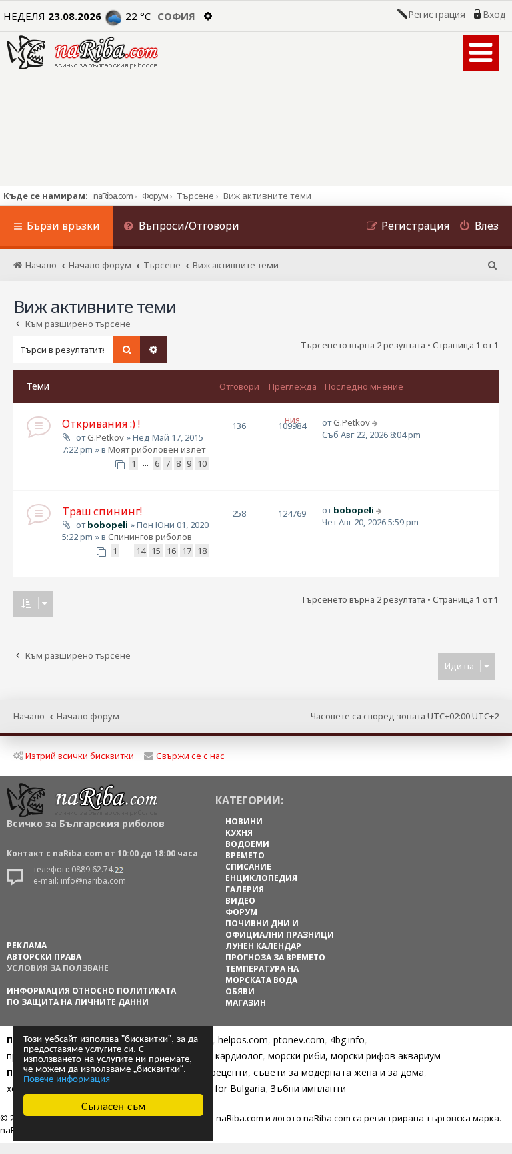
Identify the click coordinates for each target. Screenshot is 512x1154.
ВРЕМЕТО (245, 855)
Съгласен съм (113, 1105)
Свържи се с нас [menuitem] (190, 756)
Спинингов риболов (150, 537)
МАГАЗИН (245, 1002)
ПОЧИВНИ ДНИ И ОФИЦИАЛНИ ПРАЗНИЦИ (279, 929)
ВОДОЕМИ (247, 844)
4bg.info (347, 1039)
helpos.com (243, 1039)
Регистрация (436, 14)
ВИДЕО (240, 900)
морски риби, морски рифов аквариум (354, 1055)
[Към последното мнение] (376, 422)
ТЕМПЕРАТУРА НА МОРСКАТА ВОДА (262, 974)
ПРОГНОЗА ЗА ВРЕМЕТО (275, 957)
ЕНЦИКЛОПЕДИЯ (261, 878)
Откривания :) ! (101, 423)
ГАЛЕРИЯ (244, 889)
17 (186, 551)
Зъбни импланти (308, 1088)
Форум (155, 196)
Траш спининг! (102, 511)
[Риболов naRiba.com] (82, 52)
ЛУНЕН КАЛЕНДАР (263, 946)
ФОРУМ (241, 912)
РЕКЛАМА (27, 945)
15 (156, 551)
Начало (29, 716)
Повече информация (66, 1078)
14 (140, 551)
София (176, 16)
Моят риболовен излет (156, 449)
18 (202, 551)
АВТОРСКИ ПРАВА (44, 956)
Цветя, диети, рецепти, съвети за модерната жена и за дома (284, 1072)
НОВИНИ (244, 821)
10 (202, 463)
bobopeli (107, 525)
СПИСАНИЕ (248, 866)
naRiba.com (113, 196)
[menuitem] (181, 227)
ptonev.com (299, 1039)
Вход (494, 14)
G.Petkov (105, 437)
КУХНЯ (239, 832)
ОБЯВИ (240, 991)
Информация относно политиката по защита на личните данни (91, 996)
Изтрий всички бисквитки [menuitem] (79, 756)
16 (171, 551)
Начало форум (88, 716)
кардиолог (239, 1055)
